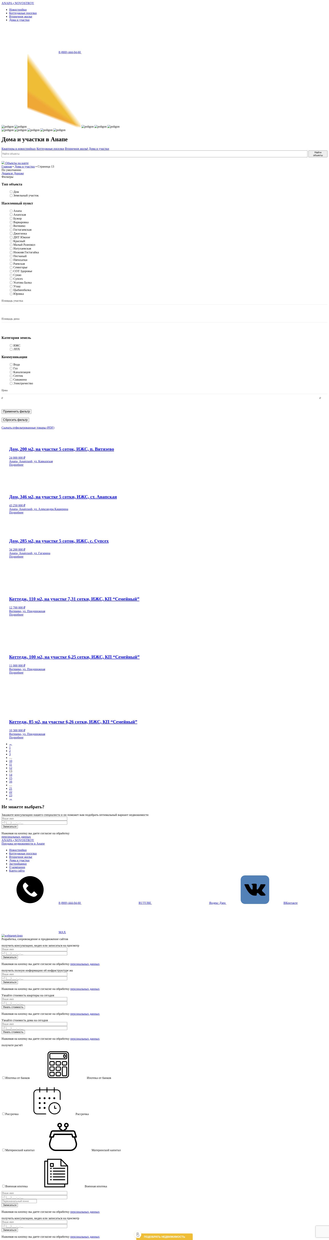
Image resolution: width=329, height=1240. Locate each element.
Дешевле (8, 173)
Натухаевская (22, 248)
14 (10, 774)
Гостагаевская (22, 229)
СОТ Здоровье (22, 271)
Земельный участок (26, 195)
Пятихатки (20, 260)
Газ (15, 368)
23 (10, 795)
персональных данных (16, 836)
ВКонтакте (290, 903)
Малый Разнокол (24, 244)
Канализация (21, 372)
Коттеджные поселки (23, 13)
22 (10, 791)
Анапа (17, 210)
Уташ (16, 286)
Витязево (19, 225)
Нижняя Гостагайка (26, 252)
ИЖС (16, 345)
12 (10, 767)
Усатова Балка (22, 282)
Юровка (18, 293)
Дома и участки (19, 19)
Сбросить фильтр (15, 419)
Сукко (17, 275)
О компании (17, 867)
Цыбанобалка (22, 290)
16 (10, 781)
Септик (18, 375)
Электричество (23, 383)
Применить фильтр (16, 411)
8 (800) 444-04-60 (70, 52)
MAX (62, 932)
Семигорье (20, 267)
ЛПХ (16, 349)
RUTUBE (145, 903)
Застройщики (18, 863)
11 (10, 764)
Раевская (19, 263)
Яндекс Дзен (217, 903)
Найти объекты (318, 154)
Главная (7, 166)
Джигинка (20, 233)
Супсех (18, 278)
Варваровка (21, 222)
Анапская (19, 214)
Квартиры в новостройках (19, 148)
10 (10, 761)
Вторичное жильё (76, 148)
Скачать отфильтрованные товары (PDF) (28, 427)
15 (10, 778)
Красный (19, 241)
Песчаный (20, 256)
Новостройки (18, 9)
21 (10, 788)
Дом (16, 191)
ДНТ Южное (21, 237)
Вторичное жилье (20, 16)
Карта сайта (17, 870)
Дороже (19, 173)
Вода (16, 364)
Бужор (17, 218)
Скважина (20, 379)
